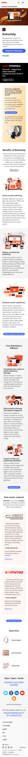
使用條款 (4, 752)
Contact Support (16, 640)
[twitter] (8, 747)
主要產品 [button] (4, 739)
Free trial (5, 56)
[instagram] (6, 747)
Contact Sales (15, 666)
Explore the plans (14, 487)
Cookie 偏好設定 (10, 752)
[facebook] (3, 747)
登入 (23, 2)
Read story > (9, 559)
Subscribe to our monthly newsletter (14, 683)
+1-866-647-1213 (15, 715)
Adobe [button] (4, 736)
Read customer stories (14, 621)
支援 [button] (3, 732)
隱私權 (20, 750)
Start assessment (11, 112)
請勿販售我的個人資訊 (7, 754)
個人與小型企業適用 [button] (7, 722)
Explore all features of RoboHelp (14, 334)
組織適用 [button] (4, 729)
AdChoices (16, 754)
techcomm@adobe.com (13, 712)
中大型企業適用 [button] (6, 725)
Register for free (8, 80)
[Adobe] (4, 2)
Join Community (16, 653)
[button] (18, 2)
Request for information (14, 51)
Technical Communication (9, 6)
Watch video (14, 170)
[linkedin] (11, 747)
